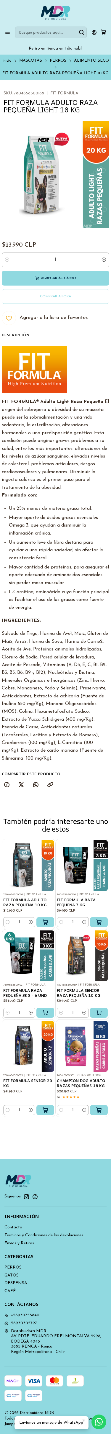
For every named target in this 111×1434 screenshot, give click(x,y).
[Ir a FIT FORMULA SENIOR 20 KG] (28, 1046)
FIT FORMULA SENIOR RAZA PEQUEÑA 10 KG (78, 993)
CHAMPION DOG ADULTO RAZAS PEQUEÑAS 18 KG (81, 1083)
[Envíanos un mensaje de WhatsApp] (98, 1422)
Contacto (13, 1227)
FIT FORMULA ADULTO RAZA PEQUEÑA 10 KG (25, 902)
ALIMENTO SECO (91, 61)
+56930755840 (25, 1315)
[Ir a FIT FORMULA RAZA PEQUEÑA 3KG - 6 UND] (28, 955)
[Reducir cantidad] (7, 260)
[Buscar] (82, 32)
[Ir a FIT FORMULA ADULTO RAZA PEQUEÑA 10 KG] (28, 865)
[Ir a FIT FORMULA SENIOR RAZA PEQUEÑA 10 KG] (82, 955)
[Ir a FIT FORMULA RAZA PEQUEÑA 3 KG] (82, 865)
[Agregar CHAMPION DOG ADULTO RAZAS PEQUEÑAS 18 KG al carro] (99, 1110)
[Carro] (103, 32)
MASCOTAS (30, 61)
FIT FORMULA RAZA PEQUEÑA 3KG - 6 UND (25, 993)
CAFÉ (10, 1291)
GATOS (11, 1275)
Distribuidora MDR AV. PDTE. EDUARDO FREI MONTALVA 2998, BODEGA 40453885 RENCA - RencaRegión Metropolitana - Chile (56, 1341)
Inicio (7, 61)
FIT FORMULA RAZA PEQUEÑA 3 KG (76, 902)
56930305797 (24, 1323)
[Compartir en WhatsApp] (36, 785)
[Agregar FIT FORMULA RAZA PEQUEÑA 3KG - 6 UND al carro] (45, 1013)
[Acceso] (94, 32)
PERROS (58, 61)
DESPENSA (15, 1283)
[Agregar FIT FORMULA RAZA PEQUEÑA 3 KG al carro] (99, 922)
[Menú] (8, 32)
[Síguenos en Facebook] (35, 1196)
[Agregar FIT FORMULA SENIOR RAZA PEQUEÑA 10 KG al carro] (99, 1013)
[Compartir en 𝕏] (21, 785)
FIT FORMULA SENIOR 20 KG (27, 1083)
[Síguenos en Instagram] (26, 1196)
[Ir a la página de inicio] (55, 12)
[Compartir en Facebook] (7, 785)
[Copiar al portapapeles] (50, 785)
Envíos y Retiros (19, 1243)
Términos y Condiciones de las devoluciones (43, 1235)
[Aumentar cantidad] (104, 260)
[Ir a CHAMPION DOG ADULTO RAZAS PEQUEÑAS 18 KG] (82, 1046)
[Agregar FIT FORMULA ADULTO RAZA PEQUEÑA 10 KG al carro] (45, 922)
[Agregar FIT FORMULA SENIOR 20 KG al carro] (45, 1110)
